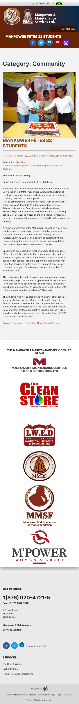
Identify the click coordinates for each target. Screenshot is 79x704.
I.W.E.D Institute (11, 669)
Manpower (43, 155)
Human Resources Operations (18, 673)
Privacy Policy (46, 700)
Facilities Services (12, 664)
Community (19, 323)
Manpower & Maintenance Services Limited (33, 695)
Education (31, 323)
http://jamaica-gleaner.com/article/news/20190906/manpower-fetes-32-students (33, 165)
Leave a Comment (63, 155)
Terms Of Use (32, 700)
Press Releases (52, 323)
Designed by (37, 688)
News (40, 323)
